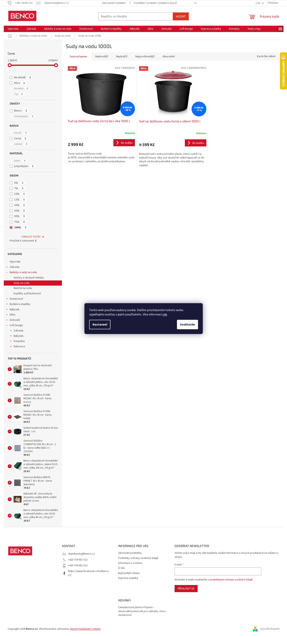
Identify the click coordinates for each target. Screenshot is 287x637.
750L (19, 222)
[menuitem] (13, 29)
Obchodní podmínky (114, 3)
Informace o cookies (130, 563)
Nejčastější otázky (129, 573)
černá (20, 139)
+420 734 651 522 (78, 560)
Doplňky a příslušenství (27, 293)
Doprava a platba (128, 578)
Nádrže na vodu (23, 288)
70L (18, 188)
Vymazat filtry (31, 237)
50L (18, 183)
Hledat (181, 16)
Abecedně (169, 57)
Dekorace (19, 346)
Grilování (15, 320)
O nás (121, 568)
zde (164, 314)
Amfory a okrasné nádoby (29, 278)
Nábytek (15, 309)
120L (19, 200)
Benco (20, 111)
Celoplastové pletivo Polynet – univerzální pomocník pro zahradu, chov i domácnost (142, 611)
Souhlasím (187, 324)
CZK (258, 3)
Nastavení (100, 324)
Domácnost (16, 299)
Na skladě (22, 77)
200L (19, 205)
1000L (20, 227)
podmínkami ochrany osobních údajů (231, 580)
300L (19, 211)
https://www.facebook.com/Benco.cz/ (88, 573)
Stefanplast (23, 116)
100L (19, 194)
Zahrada (14, 267)
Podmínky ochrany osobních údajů (155, 3)
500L (19, 216)
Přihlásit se (186, 588)
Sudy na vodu (21, 283)
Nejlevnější (101, 57)
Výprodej (15, 262)
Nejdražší (121, 57)
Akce (19, 83)
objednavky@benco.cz (81, 554)
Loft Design (16, 325)
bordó (20, 133)
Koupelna (19, 341)
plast (19, 161)
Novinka (21, 89)
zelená (20, 144)
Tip (18, 94)
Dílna (12, 315)
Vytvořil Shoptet (270, 629)
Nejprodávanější (144, 57)
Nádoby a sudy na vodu (23, 272)
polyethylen (23, 166)
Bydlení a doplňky (20, 304)
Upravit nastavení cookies (85, 629)
